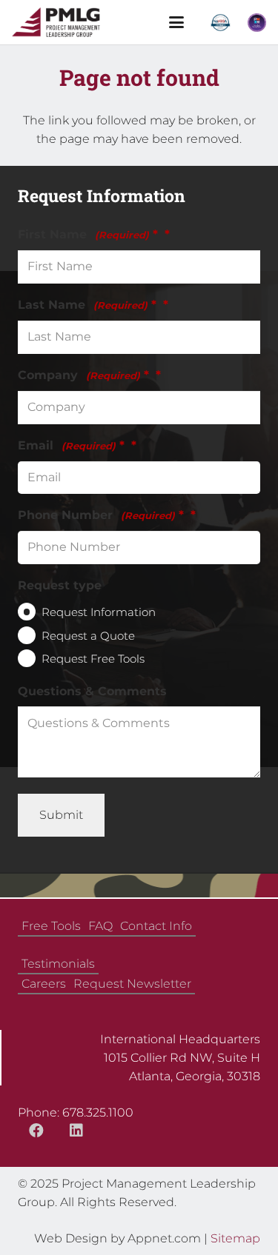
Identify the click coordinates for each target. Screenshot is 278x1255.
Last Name (87, 305)
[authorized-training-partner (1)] (257, 22)
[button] (176, 22)
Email (71, 445)
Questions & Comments (92, 691)
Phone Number (101, 515)
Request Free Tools (93, 659)
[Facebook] (36, 1130)
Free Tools (51, 926)
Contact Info (156, 926)
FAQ (100, 926)
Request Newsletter (132, 984)
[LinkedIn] (76, 1130)
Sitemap (235, 1238)
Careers (43, 984)
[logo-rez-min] (56, 22)
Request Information (99, 612)
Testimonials (58, 964)
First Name (88, 234)
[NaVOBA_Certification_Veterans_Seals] (220, 22)
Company (83, 375)
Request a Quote (88, 636)
